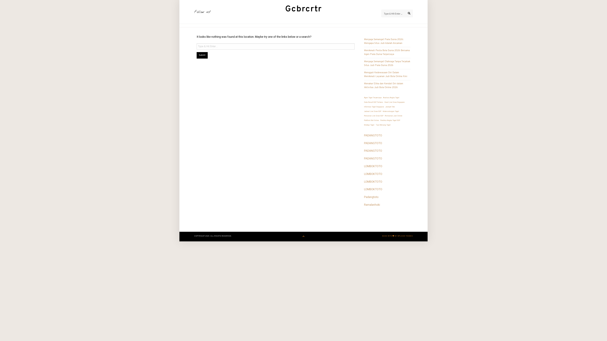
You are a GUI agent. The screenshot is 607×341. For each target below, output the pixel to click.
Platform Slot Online (371, 120)
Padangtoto (371, 197)
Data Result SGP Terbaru (373, 102)
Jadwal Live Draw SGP (372, 111)
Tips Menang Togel (383, 125)
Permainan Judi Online (393, 116)
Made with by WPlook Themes (397, 236)
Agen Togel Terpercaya (373, 98)
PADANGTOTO (373, 135)
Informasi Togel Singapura (374, 107)
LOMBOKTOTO (373, 166)
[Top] (304, 236)
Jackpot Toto (390, 107)
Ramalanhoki (372, 204)
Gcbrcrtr (303, 9)
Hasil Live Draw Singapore (394, 102)
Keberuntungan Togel (391, 111)
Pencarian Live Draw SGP (373, 116)
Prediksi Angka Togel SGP (390, 120)
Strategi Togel (369, 125)
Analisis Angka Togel (391, 98)
